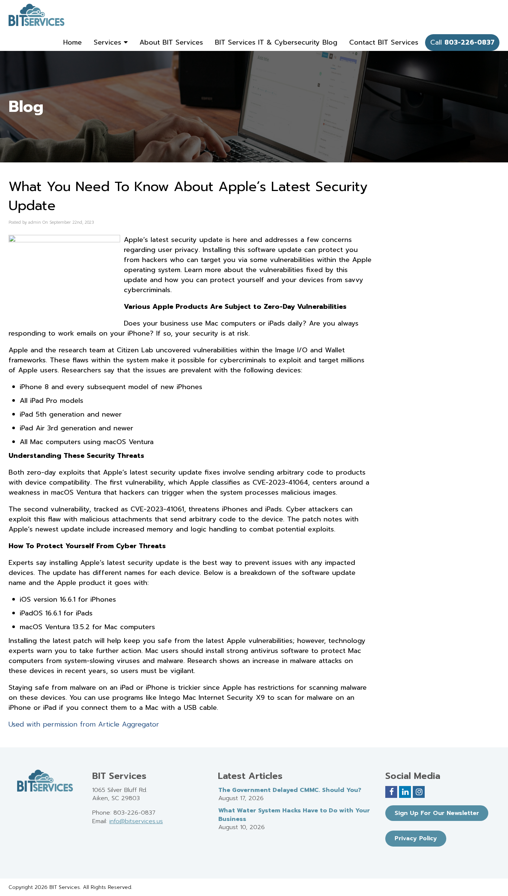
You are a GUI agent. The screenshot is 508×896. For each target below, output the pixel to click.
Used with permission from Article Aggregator (84, 724)
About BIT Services (171, 42)
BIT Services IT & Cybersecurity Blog (276, 42)
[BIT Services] (36, 15)
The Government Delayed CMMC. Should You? (289, 790)
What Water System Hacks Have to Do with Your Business (294, 815)
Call (462, 42)
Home (72, 42)
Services (109, 42)
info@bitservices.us (136, 821)
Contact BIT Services (383, 42)
